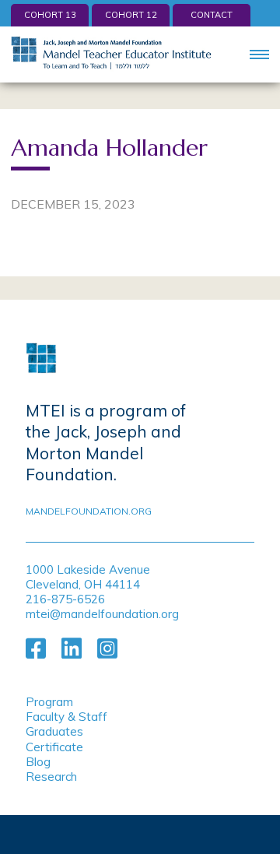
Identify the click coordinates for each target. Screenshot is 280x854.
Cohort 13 (50, 14)
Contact (212, 14)
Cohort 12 (131, 14)
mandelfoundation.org (89, 511)
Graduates (54, 731)
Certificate (54, 747)
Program (49, 701)
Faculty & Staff (66, 716)
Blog (38, 761)
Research (51, 776)
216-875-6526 (65, 599)
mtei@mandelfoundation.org (102, 613)
